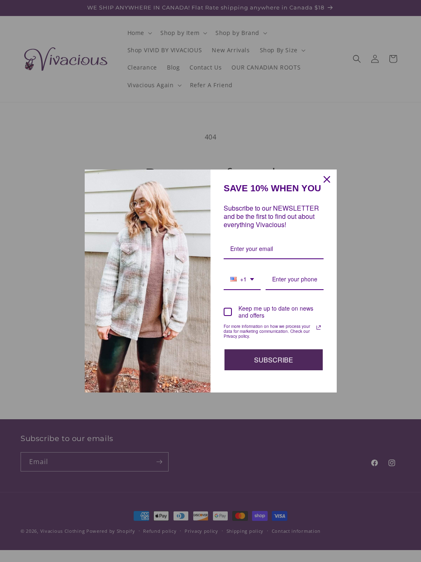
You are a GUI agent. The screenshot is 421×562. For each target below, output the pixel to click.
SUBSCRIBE (273, 360)
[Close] (327, 179)
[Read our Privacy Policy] (319, 327)
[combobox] (242, 279)
